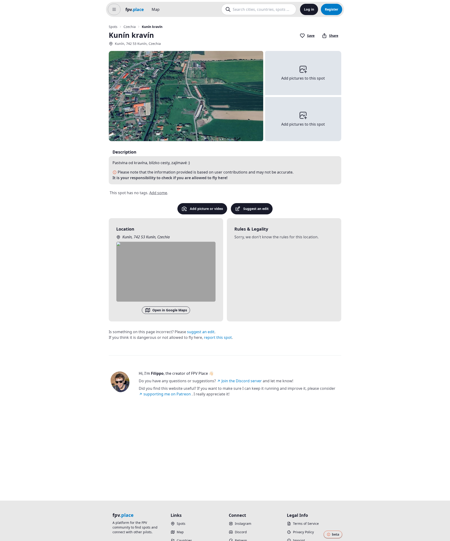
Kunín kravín (152, 26)
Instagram (243, 523)
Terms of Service (306, 523)
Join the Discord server (242, 380)
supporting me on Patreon (167, 394)
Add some (158, 192)
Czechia (130, 26)
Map (156, 9)
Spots (113, 26)
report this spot (218, 337)
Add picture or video (206, 208)
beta (335, 534)
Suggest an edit (256, 208)
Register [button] (331, 9)
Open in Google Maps (169, 310)
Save (311, 35)
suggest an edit (200, 331)
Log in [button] (309, 9)
